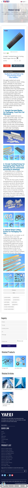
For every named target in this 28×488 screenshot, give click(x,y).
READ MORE (4, 425)
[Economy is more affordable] (7, 397)
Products (3, 433)
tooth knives (14, 302)
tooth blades (6, 302)
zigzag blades (7, 304)
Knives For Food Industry (6, 459)
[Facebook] (2, 475)
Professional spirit (18, 389)
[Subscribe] (25, 471)
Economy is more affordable (6, 404)
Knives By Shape (4, 464)
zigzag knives (15, 304)
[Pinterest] (12, 475)
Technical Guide (4, 439)
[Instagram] (10, 475)
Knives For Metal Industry (6, 448)
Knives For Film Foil (5, 461)
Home (2, 431)
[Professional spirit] (20, 382)
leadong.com (24, 483)
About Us (3, 437)
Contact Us (3, 442)
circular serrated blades (9, 306)
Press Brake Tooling (5, 465)
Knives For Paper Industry (6, 450)
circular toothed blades (9, 309)
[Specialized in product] (7, 382)
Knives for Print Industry (6, 454)
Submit (8, 345)
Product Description (8, 71)
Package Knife (5, 368)
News (2, 441)
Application (3, 436)
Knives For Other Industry (6, 462)
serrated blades (7, 299)
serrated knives (16, 299)
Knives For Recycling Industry (7, 451)
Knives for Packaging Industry (7, 453)
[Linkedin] (5, 475)
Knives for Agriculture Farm (7, 457)
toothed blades (7, 297)
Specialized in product (7, 389)
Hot (2, 434)
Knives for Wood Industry (6, 456)
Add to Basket (18, 66)
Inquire (7, 66)
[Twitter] (7, 475)
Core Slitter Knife (18, 368)
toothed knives (16, 297)
